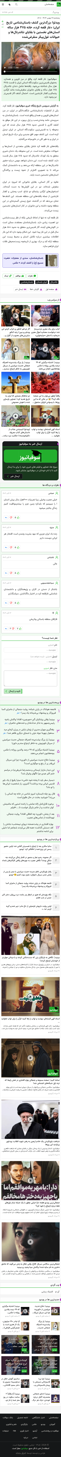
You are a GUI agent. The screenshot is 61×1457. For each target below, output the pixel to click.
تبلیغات (5, 1431)
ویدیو (56, 12)
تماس (34, 1437)
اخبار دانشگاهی (38, 1417)
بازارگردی (24, 1424)
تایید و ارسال (14, 691)
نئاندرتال (53, 282)
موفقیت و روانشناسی (50, 1431)
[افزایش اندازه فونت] (2, 21)
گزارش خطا (34, 289)
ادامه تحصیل (22, 1417)
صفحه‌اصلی (49, 4)
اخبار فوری (24, 1431)
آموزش (52, 1424)
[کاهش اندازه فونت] (2, 27)
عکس (34, 1424)
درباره (26, 1437)
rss (14, 1431)
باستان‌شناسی (27, 282)
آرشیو (35, 1431)
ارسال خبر (19, 289)
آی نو (57, 1291)
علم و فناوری (11, 1424)
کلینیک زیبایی (47, 1291)
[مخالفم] (11, 517)
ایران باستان (41, 282)
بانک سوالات (8, 1417)
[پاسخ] (6, 517)
